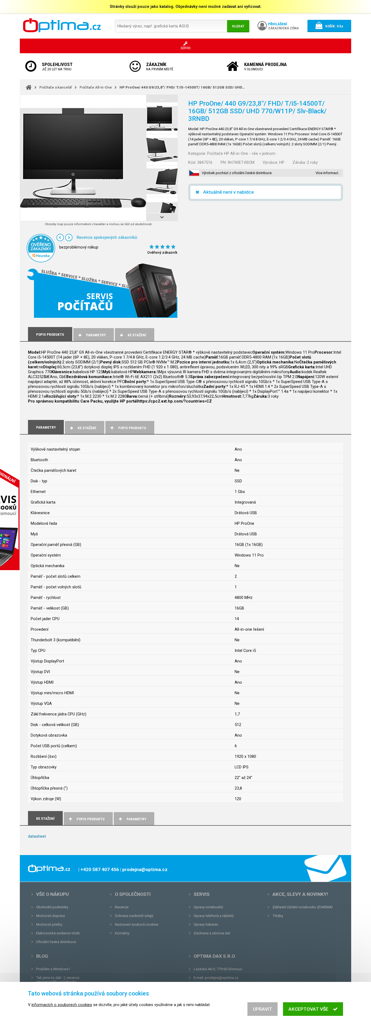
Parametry (96, 335)
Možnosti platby (49, 924)
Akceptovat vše (308, 1009)
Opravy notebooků (208, 907)
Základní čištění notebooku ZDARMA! (302, 907)
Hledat (238, 26)
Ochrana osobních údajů (134, 916)
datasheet (37, 836)
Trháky (277, 916)
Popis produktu (132, 428)
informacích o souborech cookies (62, 1004)
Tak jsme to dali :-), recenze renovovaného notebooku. (57, 980)
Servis (202, 894)
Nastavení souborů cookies (136, 924)
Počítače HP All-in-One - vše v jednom (241, 153)
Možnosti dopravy (50, 916)
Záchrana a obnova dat (212, 933)
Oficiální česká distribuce (56, 942)
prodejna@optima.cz (221, 978)
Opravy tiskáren (206, 924)
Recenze (121, 907)
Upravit (262, 1009)
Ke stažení (137, 335)
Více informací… (328, 173)
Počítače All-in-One (96, 87)
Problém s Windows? (53, 969)
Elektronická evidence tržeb (58, 933)
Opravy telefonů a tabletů (214, 916)
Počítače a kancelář (55, 87)
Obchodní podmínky (52, 907)
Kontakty (122, 933)
